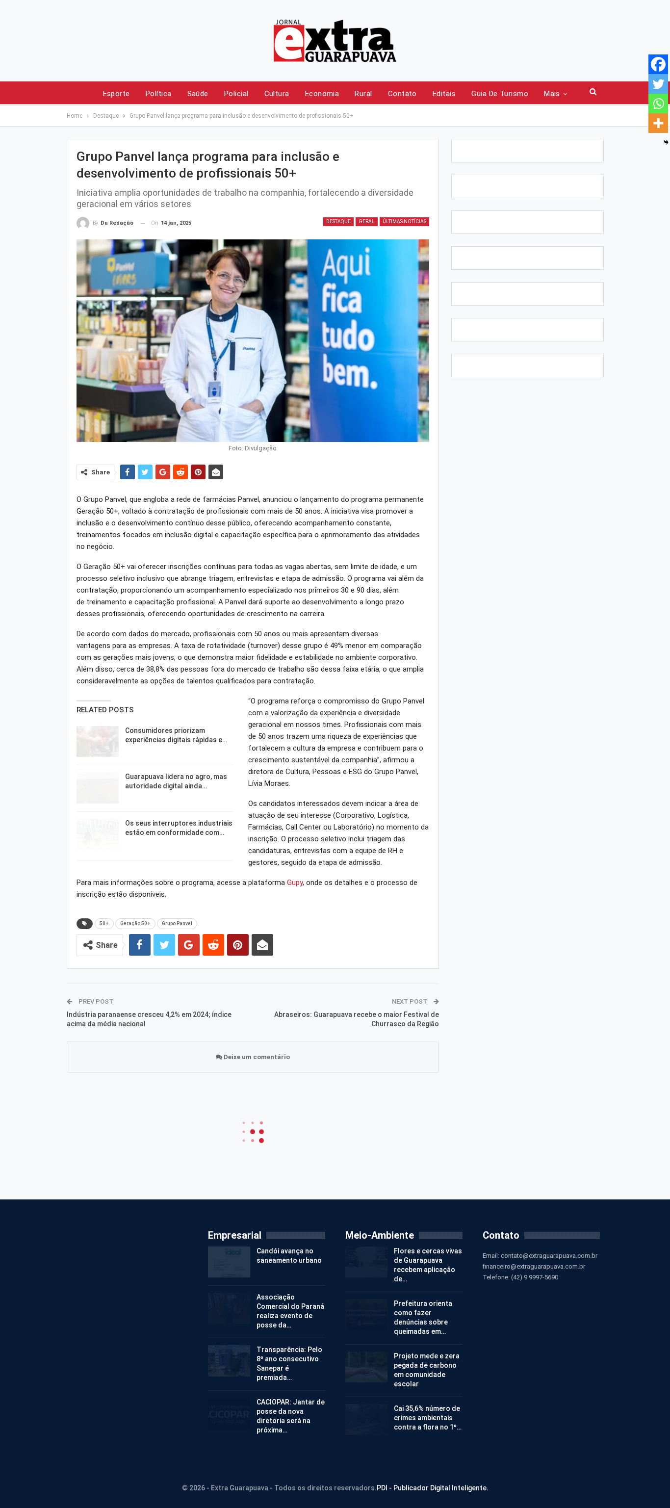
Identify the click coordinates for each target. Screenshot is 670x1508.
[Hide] (666, 142)
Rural (363, 93)
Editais (444, 93)
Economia (322, 93)
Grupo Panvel (177, 923)
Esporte (116, 93)
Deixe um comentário (256, 1057)
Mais (552, 93)
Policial (236, 93)
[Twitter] (658, 84)
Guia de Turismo (499, 93)
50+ (104, 923)
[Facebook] (658, 64)
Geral (367, 221)
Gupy (295, 882)
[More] (658, 123)
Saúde (197, 93)
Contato (402, 93)
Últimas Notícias (404, 221)
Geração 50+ (135, 923)
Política (159, 93)
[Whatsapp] (658, 103)
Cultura (276, 93)
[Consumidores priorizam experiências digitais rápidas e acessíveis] (98, 741)
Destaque (338, 221)
